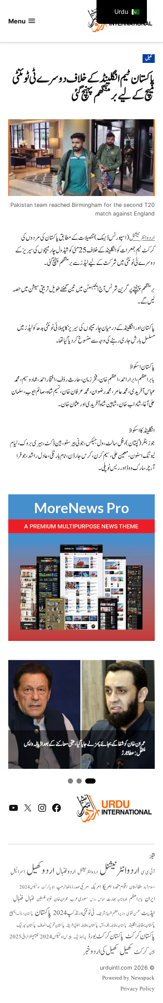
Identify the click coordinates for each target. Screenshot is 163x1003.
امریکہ (95, 887)
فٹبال (30, 899)
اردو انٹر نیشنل (87, 872)
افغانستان (135, 887)
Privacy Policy (137, 989)
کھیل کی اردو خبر (100, 951)
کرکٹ (140, 952)
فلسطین (41, 899)
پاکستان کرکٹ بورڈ (105, 936)
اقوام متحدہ (120, 886)
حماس (101, 899)
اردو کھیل (40, 870)
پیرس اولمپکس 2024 (56, 937)
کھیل (148, 58)
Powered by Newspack (128, 978)
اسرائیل (17, 872)
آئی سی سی (148, 872)
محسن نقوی (133, 913)
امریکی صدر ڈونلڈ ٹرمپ (73, 887)
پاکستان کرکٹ (140, 936)
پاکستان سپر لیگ (26, 925)
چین (152, 952)
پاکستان (43, 912)
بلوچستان (122, 899)
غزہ (49, 899)
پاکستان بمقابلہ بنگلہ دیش (113, 925)
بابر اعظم (136, 899)
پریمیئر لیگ (79, 937)
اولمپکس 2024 (30, 887)
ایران (150, 899)
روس (93, 899)
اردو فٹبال (66, 871)
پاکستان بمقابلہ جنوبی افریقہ (82, 925)
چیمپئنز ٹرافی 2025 (24, 937)
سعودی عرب (79, 899)
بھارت (111, 899)
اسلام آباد (149, 887)
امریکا (107, 887)
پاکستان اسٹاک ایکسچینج (21, 914)
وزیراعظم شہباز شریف (110, 913)
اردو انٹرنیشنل (142, 237)
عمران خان (61, 899)
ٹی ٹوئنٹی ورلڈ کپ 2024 (74, 913)
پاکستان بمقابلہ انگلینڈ (141, 925)
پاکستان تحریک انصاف (50, 925)
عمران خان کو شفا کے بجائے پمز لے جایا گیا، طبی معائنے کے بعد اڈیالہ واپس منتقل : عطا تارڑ (85, 749)
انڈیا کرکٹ (48, 887)
